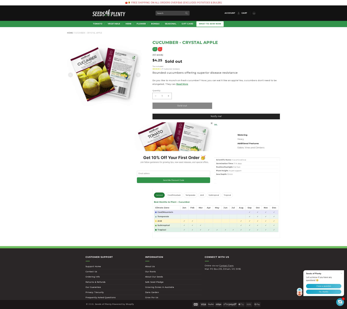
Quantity (156, 90)
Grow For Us (151, 297)
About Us (150, 266)
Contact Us (91, 271)
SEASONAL (170, 23)
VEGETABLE (114, 23)
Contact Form (226, 265)
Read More (182, 84)
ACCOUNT (230, 13)
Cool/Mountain (174, 195)
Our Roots (150, 271)
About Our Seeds (154, 277)
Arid (202, 195)
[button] (98, 24)
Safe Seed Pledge (154, 282)
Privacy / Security (95, 292)
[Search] (186, 13)
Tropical (227, 195)
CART (246, 13)
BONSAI (155, 23)
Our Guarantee (93, 287)
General (159, 195)
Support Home (93, 266)
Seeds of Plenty (103, 304)
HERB (128, 23)
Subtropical (214, 195)
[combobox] (172, 13)
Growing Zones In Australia (159, 287)
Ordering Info (93, 277)
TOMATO (97, 23)
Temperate (190, 195)
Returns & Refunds (96, 282)
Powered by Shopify (123, 304)
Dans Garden (152, 292)
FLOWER (141, 23)
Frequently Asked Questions (101, 297)
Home (70, 33)
